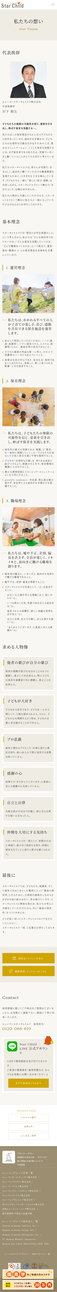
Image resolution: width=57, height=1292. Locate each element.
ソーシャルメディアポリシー (17, 1254)
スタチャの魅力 (28, 1118)
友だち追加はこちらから (28, 1083)
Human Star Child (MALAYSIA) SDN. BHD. (26, 1244)
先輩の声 (28, 1127)
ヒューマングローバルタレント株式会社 (20, 1191)
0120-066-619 (16, 1029)
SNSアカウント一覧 (41, 1254)
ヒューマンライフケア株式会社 (16, 1196)
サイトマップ (42, 1157)
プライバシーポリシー (25, 1154)
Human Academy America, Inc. (19, 1226)
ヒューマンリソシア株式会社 (15, 1187)
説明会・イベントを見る (30, 958)
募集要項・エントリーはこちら (31, 971)
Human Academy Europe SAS (18, 1230)
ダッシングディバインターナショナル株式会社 (23, 1205)
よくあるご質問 (28, 1136)
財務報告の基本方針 (25, 1157)
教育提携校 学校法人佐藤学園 (17, 1214)
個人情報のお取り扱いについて (30, 1161)
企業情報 (21, 1165)
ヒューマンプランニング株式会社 (17, 1200)
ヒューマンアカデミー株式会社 (16, 1182)
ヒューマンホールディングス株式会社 (19, 1177)
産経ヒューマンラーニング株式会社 (19, 1209)
